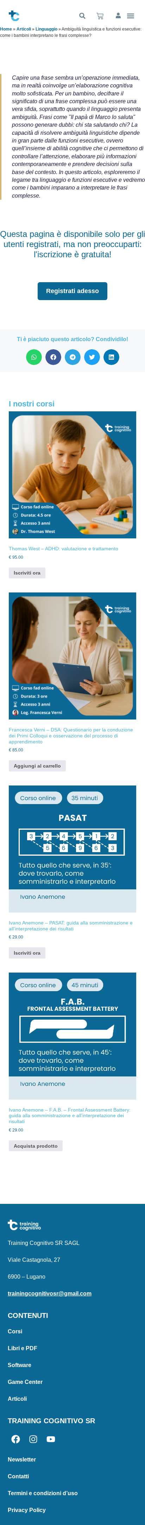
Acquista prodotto (36, 1146)
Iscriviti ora (27, 573)
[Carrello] (100, 16)
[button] (82, 15)
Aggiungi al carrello (37, 766)
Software (19, 1365)
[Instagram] (33, 1439)
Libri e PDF (22, 1348)
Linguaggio (46, 29)
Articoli (24, 29)
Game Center (25, 1382)
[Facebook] (16, 1439)
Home (6, 29)
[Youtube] (51, 1439)
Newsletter (22, 1460)
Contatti (18, 1476)
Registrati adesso (72, 290)
